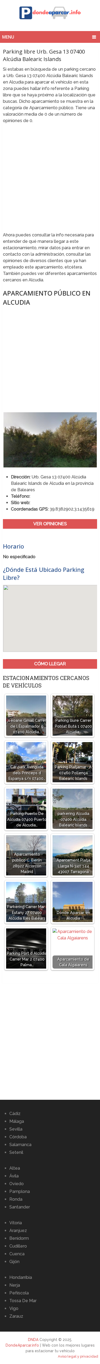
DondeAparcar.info (22, 1345)
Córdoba (18, 1136)
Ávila (14, 1175)
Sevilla (15, 1129)
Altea (14, 1168)
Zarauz (16, 1316)
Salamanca (20, 1144)
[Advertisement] (50, 179)
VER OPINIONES (50, 523)
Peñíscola (19, 1292)
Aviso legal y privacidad (78, 1356)
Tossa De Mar (23, 1300)
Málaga (16, 1121)
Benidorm (19, 1238)
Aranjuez (18, 1230)
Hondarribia (20, 1277)
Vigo (13, 1308)
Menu (8, 37)
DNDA (33, 1339)
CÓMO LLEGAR (50, 663)
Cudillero (18, 1246)
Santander (19, 1207)
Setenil (16, 1152)
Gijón (14, 1261)
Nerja (14, 1285)
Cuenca (17, 1253)
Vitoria (15, 1222)
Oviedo (16, 1183)
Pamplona (19, 1191)
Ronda (15, 1199)
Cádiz (15, 1113)
